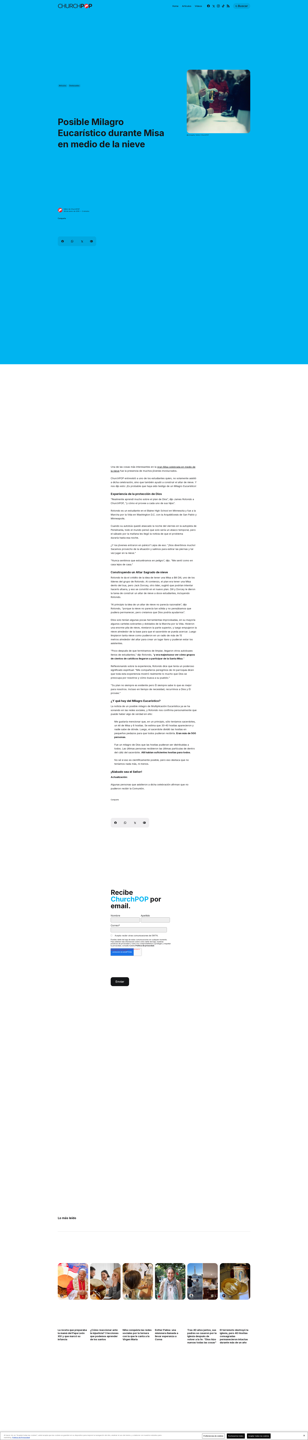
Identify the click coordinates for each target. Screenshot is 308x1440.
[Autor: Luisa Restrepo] (94, 1296)
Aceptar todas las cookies (258, 1436)
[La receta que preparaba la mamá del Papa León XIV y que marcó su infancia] (73, 1281)
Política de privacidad (144, 946)
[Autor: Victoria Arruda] (62, 1296)
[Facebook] (208, 6)
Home (175, 6)
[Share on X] (82, 241)
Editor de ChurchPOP (72, 209)
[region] (154, 1436)
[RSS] (228, 6)
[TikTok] (223, 6)
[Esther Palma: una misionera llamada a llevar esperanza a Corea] (170, 1281)
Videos (198, 6)
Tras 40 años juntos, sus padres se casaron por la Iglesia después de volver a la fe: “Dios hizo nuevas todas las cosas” (202, 1336)
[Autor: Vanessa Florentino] (159, 1296)
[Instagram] (218, 6)
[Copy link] (91, 241)
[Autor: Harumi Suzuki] (126, 1296)
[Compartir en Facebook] (62, 241)
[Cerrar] (304, 1435)
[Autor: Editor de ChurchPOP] (60, 210)
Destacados (74, 86)
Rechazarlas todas (235, 1436)
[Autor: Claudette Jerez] (224, 1296)
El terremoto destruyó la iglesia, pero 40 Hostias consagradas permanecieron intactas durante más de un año (234, 1336)
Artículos (186, 6)
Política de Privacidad (21, 1437)
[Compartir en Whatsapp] (72, 241)
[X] (213, 6)
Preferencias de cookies (213, 1436)
